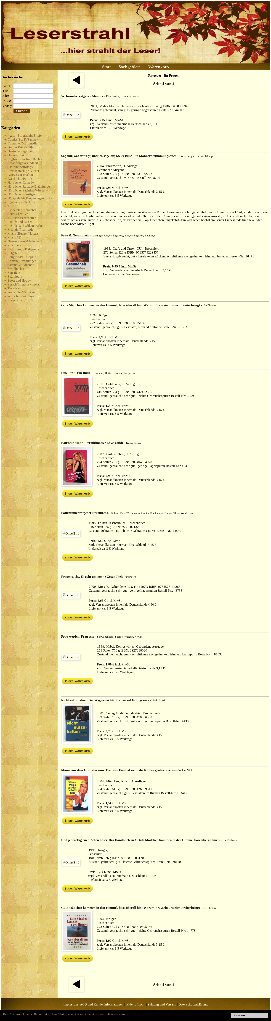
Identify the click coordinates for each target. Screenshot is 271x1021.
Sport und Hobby (19, 280)
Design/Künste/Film (21, 147)
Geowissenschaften (20, 175)
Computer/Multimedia (22, 143)
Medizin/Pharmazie (20, 229)
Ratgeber (13, 253)
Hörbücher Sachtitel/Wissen (26, 190)
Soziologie (15, 276)
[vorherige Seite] (76, 86)
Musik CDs (15, 237)
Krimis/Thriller (18, 214)
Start (106, 66)
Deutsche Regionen (20, 151)
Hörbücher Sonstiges (21, 194)
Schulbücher (16, 269)
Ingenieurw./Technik (21, 202)
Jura (10, 206)
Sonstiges (14, 273)
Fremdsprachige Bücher (23, 171)
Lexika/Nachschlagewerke (25, 226)
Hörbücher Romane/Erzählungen (29, 186)
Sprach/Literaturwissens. (24, 284)
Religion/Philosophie (22, 257)
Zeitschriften (16, 300)
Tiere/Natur (15, 288)
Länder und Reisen (20, 222)
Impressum (70, 1004)
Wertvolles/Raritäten (21, 292)
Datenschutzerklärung (193, 1004)
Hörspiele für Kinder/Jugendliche (30, 198)
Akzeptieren (239, 1015)
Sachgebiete (129, 66)
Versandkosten (107, 124)
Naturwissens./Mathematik (25, 241)
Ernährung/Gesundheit (23, 163)
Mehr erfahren (133, 1014)
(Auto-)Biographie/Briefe (25, 135)
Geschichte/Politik (20, 179)
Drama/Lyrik (16, 155)
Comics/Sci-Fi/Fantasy (23, 139)
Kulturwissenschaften (22, 218)
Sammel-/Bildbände (21, 265)
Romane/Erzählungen (22, 261)
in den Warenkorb (77, 136)
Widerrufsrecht (135, 1004)
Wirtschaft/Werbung (21, 296)
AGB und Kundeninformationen (101, 1004)
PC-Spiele (14, 245)
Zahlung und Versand (162, 1004)
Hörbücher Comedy (21, 182)
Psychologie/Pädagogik (23, 249)
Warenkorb (158, 66)
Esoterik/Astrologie (21, 167)
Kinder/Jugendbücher (22, 210)
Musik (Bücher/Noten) (23, 233)
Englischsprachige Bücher (25, 159)
